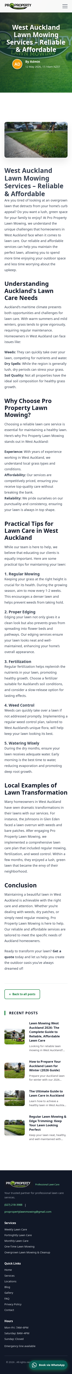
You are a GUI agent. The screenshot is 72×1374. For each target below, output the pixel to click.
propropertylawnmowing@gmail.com (27, 1211)
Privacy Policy (12, 1304)
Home (8, 1270)
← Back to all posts (22, 994)
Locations (10, 1281)
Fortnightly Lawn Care (18, 1235)
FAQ (6, 1298)
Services (9, 1275)
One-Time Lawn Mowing (19, 1246)
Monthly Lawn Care (16, 1241)
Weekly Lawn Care (15, 1229)
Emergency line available (19, 1346)
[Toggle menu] (65, 6)
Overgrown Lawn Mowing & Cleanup (27, 1252)
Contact (9, 1310)
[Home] (19, 6)
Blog (7, 1287)
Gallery (8, 1292)
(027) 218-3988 (13, 1204)
